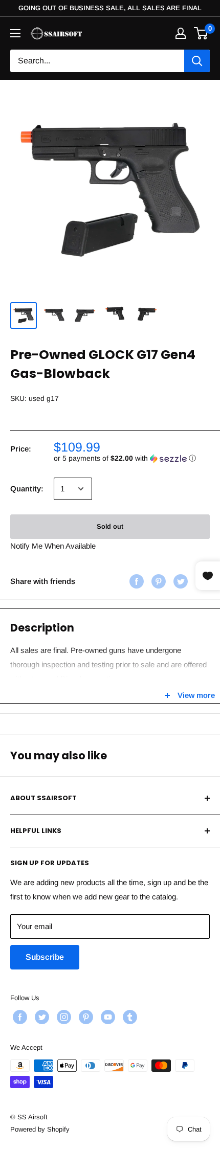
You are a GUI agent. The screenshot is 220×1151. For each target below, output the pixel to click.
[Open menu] (15, 33)
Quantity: (26, 488)
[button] (132, 458)
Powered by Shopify (40, 1129)
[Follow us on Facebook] (18, 1017)
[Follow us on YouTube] (106, 1017)
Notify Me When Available (53, 545)
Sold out (110, 526)
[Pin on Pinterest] (157, 581)
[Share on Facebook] (135, 581)
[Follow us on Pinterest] (84, 1017)
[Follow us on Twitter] (40, 1017)
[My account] (180, 33)
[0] (201, 33)
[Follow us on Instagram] (62, 1017)
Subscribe (45, 957)
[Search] (197, 61)
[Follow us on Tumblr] (128, 1017)
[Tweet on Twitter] (179, 581)
